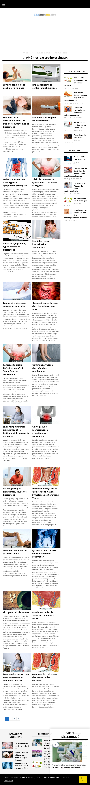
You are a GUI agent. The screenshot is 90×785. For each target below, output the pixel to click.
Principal (27, 53)
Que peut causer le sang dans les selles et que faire (45, 306)
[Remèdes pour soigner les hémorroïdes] (46, 114)
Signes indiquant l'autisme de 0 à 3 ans (22, 746)
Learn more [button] (8, 781)
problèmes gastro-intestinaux (47, 53)
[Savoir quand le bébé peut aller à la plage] (17, 82)
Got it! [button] (82, 779)
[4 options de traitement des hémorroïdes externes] (46, 671)
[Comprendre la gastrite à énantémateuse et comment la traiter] (17, 671)
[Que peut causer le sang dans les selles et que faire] (46, 300)
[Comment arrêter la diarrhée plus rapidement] (46, 362)
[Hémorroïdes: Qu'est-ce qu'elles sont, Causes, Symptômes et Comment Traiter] (46, 485)
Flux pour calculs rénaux (16, 612)
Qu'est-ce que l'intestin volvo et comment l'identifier (44, 553)
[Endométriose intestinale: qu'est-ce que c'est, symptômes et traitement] (17, 114)
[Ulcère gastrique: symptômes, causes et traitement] (17, 485)
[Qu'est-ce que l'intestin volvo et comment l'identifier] (46, 547)
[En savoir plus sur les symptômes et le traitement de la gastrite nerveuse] (17, 423)
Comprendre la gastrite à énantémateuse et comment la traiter (16, 677)
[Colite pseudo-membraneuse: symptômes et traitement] (46, 423)
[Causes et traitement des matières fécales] (17, 300)
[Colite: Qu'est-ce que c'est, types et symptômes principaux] (17, 176)
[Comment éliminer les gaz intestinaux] (17, 547)
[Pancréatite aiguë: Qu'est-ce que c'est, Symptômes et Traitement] (17, 362)
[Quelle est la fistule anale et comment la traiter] (46, 609)
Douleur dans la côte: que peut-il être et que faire (21, 765)
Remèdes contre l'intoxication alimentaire (41, 244)
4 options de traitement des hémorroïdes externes (45, 677)
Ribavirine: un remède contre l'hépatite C (80, 125)
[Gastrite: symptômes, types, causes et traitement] (17, 240)
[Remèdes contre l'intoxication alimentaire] (46, 238)
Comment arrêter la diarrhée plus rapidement (43, 368)
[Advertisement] (45, 33)
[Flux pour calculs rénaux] (17, 609)
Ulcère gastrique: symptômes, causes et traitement (14, 491)
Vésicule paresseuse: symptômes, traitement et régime (45, 182)
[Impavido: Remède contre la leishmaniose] (46, 82)
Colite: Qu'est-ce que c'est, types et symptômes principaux (15, 182)
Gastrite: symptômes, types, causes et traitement (14, 246)
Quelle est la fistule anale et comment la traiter (43, 615)
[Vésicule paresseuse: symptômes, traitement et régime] (46, 176)
